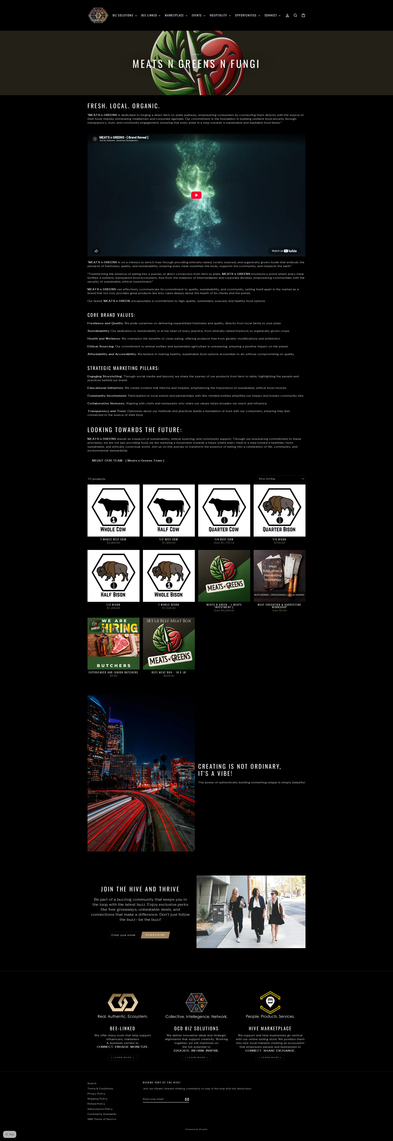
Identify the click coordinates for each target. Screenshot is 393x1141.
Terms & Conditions (100, 1088)
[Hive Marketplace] (270, 1002)
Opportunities (246, 15)
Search (92, 1083)
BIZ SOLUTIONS (124, 15)
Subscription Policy (100, 1109)
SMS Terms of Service (102, 1119)
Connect (271, 15)
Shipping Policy (98, 1098)
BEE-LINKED (149, 15)
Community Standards (102, 1114)
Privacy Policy (96, 1093)
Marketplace (175, 15)
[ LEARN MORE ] (122, 1057)
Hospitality (219, 15)
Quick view (113, 532)
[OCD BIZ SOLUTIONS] (196, 1002)
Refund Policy (96, 1103)
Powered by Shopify (196, 1129)
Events (197, 15)
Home (196, 54)
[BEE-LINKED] (123, 1002)
